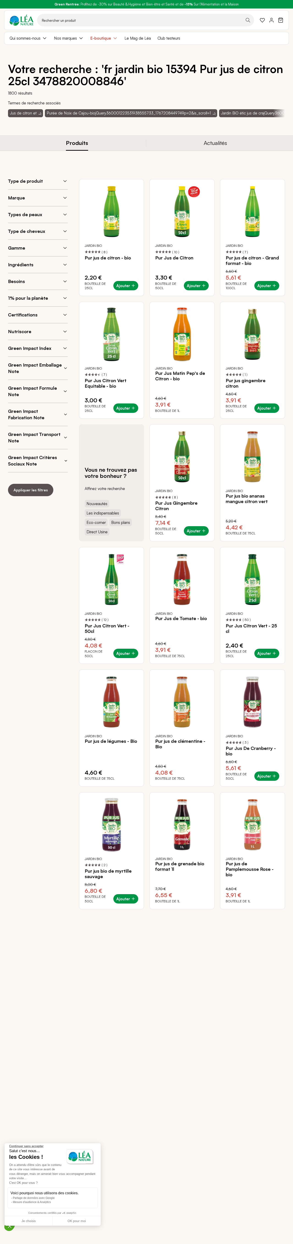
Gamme (16, 248)
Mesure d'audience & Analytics (32, 1202)
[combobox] (145, 20)
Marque (16, 198)
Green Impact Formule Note (32, 391)
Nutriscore (19, 331)
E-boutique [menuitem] (100, 38)
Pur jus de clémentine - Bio (180, 743)
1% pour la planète (28, 298)
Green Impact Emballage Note (35, 368)
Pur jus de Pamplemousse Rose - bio (250, 869)
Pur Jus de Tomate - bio (181, 618)
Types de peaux (25, 214)
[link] (262, 20)
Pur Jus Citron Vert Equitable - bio (105, 383)
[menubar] (146, 38)
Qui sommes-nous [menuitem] (25, 38)
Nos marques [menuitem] (65, 38)
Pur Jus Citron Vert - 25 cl (251, 628)
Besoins (16, 281)
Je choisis (29, 1221)
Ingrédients (20, 264)
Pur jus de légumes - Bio (111, 741)
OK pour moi (77, 1221)
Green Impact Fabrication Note (26, 414)
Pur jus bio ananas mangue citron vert (247, 498)
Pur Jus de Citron (174, 258)
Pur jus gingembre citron (246, 383)
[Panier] (280, 20)
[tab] (77, 143)
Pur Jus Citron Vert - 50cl (107, 628)
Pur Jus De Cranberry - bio (251, 751)
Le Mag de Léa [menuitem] (138, 38)
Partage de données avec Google (34, 1198)
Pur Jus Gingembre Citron (176, 505)
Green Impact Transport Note (34, 437)
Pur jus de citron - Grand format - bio (252, 260)
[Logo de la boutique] (21, 20)
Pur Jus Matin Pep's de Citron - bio (180, 375)
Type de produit (25, 181)
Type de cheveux (26, 231)
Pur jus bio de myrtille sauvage (108, 873)
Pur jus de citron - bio (108, 258)
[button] (9, 1225)
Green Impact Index (29, 348)
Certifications (23, 315)
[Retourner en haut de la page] (271, 912)
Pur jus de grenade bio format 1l (179, 866)
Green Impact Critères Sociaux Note (32, 461)
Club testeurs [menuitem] (168, 38)
